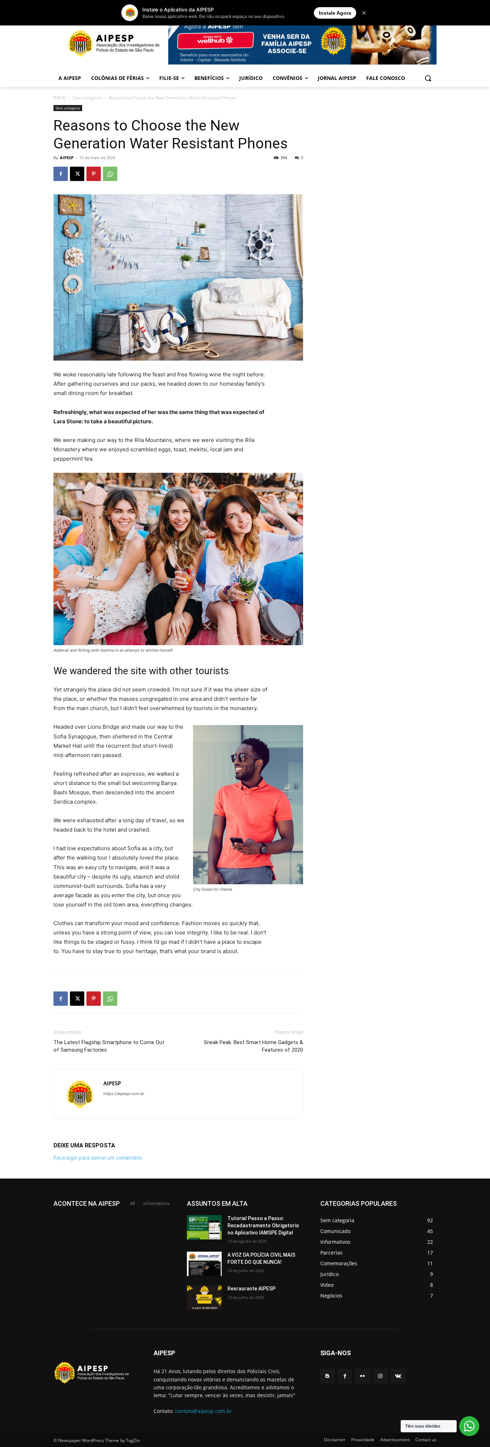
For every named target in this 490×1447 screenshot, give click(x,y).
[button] (428, 78)
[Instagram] (380, 1376)
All (132, 1203)
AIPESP (67, 157)
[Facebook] (60, 174)
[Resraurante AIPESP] (204, 1297)
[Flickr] (362, 1376)
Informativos (156, 1203)
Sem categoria (87, 98)
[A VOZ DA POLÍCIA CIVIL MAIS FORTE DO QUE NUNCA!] (204, 1264)
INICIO (59, 98)
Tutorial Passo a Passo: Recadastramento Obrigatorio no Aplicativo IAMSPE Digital (263, 1225)
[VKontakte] (398, 1376)
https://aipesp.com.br (123, 1093)
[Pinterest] (93, 174)
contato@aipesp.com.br (203, 1411)
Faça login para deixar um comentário (97, 1158)
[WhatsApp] (110, 174)
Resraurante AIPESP (251, 1288)
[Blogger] (327, 1376)
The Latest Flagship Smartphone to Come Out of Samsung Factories (108, 1046)
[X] (77, 174)
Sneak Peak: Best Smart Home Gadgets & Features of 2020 (253, 1046)
